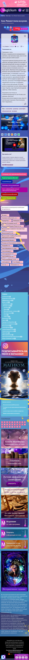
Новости (5, 320)
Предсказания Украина (8, 240)
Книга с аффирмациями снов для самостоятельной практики (10, 189)
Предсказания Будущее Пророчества (12, 226)
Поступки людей (8, 313)
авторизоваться (6, 209)
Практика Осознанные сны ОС (10, 223)
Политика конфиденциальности (14, 650)
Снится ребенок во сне (8, 256)
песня (14, 111)
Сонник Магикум (7, 327)
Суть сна (5, 264)
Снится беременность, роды (10, 248)
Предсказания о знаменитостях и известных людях (13, 229)
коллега (9, 108)
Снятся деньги (6, 262)
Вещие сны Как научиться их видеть (11, 413)
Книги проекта (6, 318)
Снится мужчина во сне (9, 253)
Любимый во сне (18, 220)
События (7, 316)
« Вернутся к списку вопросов (7, 23)
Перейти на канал (7, 165)
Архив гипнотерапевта (8, 298)
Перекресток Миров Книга (9, 322)
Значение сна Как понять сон (10, 218)
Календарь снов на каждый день (10, 185)
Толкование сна (16, 264)
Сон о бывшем (17, 262)
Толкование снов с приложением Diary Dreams (14, 174)
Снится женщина (7, 251)
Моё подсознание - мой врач (11, 311)
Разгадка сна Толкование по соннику (13, 243)
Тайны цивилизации (7, 334)
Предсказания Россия (8, 233)
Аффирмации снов (7, 300)
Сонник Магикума (6, 181)
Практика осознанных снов (9, 323)
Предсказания (6, 325)
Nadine (7, 46)
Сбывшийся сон (7, 245)
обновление (6, 111)
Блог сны (8, 15)
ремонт (22, 108)
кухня (15, 108)
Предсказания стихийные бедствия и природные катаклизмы (11, 236)
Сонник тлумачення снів (8, 331)
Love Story (7, 307)
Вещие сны (5, 302)
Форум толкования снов (8, 338)
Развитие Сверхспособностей (10, 178)
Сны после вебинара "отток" (10, 259)
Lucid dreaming (6, 296)
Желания (5, 215)
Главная (3, 15)
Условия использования (14, 651)
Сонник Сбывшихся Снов (8, 198)
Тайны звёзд (5, 333)
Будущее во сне (7, 304)
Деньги (6, 309)
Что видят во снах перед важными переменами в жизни (14, 408)
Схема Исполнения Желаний (9, 194)
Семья (6, 314)
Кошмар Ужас (6, 220)
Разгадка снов (7, 305)
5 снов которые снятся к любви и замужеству (13, 411)
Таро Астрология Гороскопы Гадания (12, 336)
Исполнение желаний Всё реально (11, 404)
